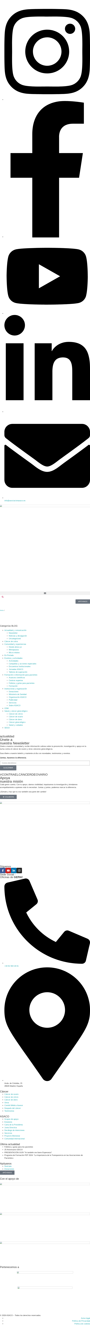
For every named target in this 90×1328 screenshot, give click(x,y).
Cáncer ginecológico (17, 722)
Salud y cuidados (16, 725)
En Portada (9, 655)
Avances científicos (17, 678)
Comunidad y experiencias (15, 644)
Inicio (2, 610)
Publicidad (13, 700)
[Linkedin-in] (13, 870)
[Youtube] (8, 870)
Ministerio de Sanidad (17, 694)
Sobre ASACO (14, 705)
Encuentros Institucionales (20, 666)
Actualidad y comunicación (15, 630)
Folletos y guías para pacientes (21, 683)
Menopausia (14, 650)
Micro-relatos (14, 653)
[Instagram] (19, 870)
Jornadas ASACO (16, 669)
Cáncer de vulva (11, 641)
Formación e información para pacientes (20, 675)
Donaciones (13, 692)
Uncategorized (15, 639)
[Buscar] (2, 597)
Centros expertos (16, 680)
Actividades (13, 661)
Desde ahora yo (15, 647)
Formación (13, 686)
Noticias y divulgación (18, 636)
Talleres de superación (18, 672)
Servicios (12, 703)
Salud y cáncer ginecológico (15, 711)
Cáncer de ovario (16, 717)
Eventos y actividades (13, 658)
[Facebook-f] (2, 870)
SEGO (7, 728)
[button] (45, 593)
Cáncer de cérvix (16, 714)
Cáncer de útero (15, 719)
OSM (6, 708)
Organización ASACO (17, 697)
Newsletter (13, 633)
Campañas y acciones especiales (22, 664)
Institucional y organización (15, 689)
